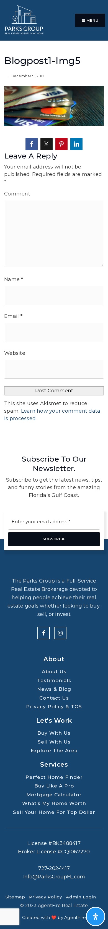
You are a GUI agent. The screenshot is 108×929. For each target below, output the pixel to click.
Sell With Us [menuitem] (54, 742)
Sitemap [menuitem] (15, 897)
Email (13, 316)
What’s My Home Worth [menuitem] (54, 803)
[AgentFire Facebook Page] (43, 633)
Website (14, 353)
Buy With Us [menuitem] (54, 733)
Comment (17, 194)
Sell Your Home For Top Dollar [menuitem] (54, 812)
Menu (92, 20)
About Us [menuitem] (54, 671)
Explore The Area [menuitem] (54, 750)
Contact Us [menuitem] (54, 698)
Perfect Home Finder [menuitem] (54, 777)
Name (13, 279)
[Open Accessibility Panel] (95, 916)
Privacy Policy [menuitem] (45, 897)
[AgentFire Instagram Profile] (60, 633)
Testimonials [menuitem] (54, 680)
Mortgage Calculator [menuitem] (54, 794)
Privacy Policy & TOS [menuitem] (54, 706)
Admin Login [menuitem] (81, 897)
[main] (54, 220)
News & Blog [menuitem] (54, 689)
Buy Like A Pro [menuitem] (54, 786)
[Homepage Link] (23, 20)
